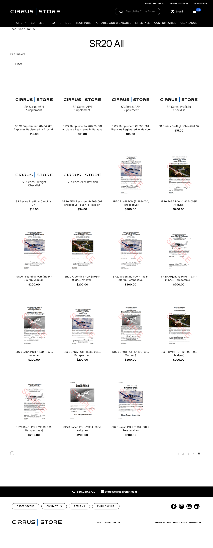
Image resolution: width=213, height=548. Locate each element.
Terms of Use (195, 522)
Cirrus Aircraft (154, 3)
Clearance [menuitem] (188, 22)
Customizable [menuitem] (165, 22)
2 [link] (183, 453)
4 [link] (194, 453)
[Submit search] (121, 11)
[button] (196, 11)
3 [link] (188, 453)
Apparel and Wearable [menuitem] (113, 22)
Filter (18, 64)
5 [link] (199, 453)
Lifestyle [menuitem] (142, 22)
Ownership (200, 3)
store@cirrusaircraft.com (121, 491)
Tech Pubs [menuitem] (84, 22)
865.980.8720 (86, 491)
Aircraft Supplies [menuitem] (30, 22)
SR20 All (31, 29)
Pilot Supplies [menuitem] (60, 22)
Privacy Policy (180, 522)
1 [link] (178, 453)
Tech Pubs (16, 29)
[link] (12, 454)
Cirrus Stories (179, 3)
